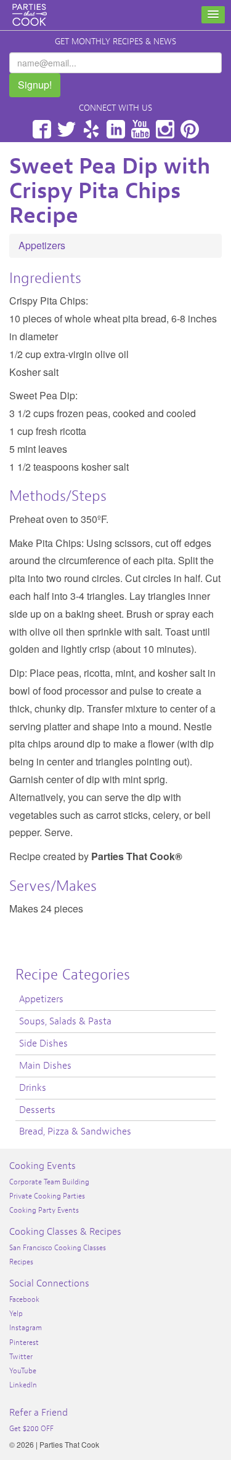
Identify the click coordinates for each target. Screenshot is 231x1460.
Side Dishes (43, 1043)
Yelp (91, 129)
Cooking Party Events (44, 1210)
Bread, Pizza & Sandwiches (75, 1131)
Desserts (37, 1110)
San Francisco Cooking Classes (57, 1248)
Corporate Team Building (49, 1182)
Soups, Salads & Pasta (65, 1021)
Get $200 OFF (31, 1429)
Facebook (42, 129)
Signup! (35, 85)
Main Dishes (45, 1065)
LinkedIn (116, 129)
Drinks (32, 1088)
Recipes (21, 1262)
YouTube (140, 129)
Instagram (165, 129)
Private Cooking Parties (47, 1196)
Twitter (66, 129)
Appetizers (41, 245)
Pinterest (190, 129)
